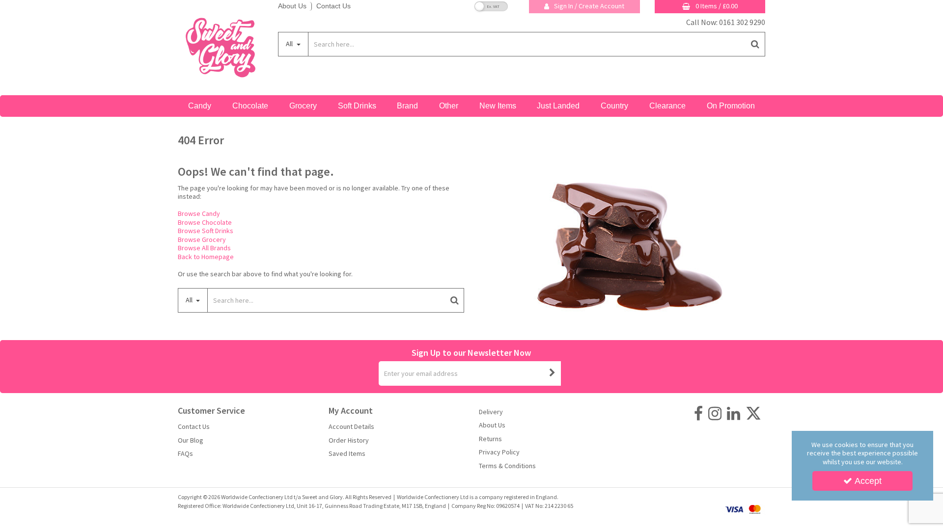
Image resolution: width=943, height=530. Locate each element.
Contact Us (333, 6)
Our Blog (190, 440)
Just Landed (558, 106)
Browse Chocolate (205, 222)
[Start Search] (755, 44)
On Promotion (731, 106)
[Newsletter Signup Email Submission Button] (552, 373)
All (290, 43)
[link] (698, 413)
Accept (868, 481)
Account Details (351, 427)
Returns (490, 439)
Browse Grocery (202, 239)
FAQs (185, 454)
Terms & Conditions (507, 466)
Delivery (491, 412)
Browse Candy (199, 213)
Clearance (667, 106)
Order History (349, 440)
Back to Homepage (206, 256)
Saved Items (347, 454)
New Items (497, 106)
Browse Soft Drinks (205, 230)
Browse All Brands (204, 247)
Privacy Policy (499, 452)
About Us (292, 6)
